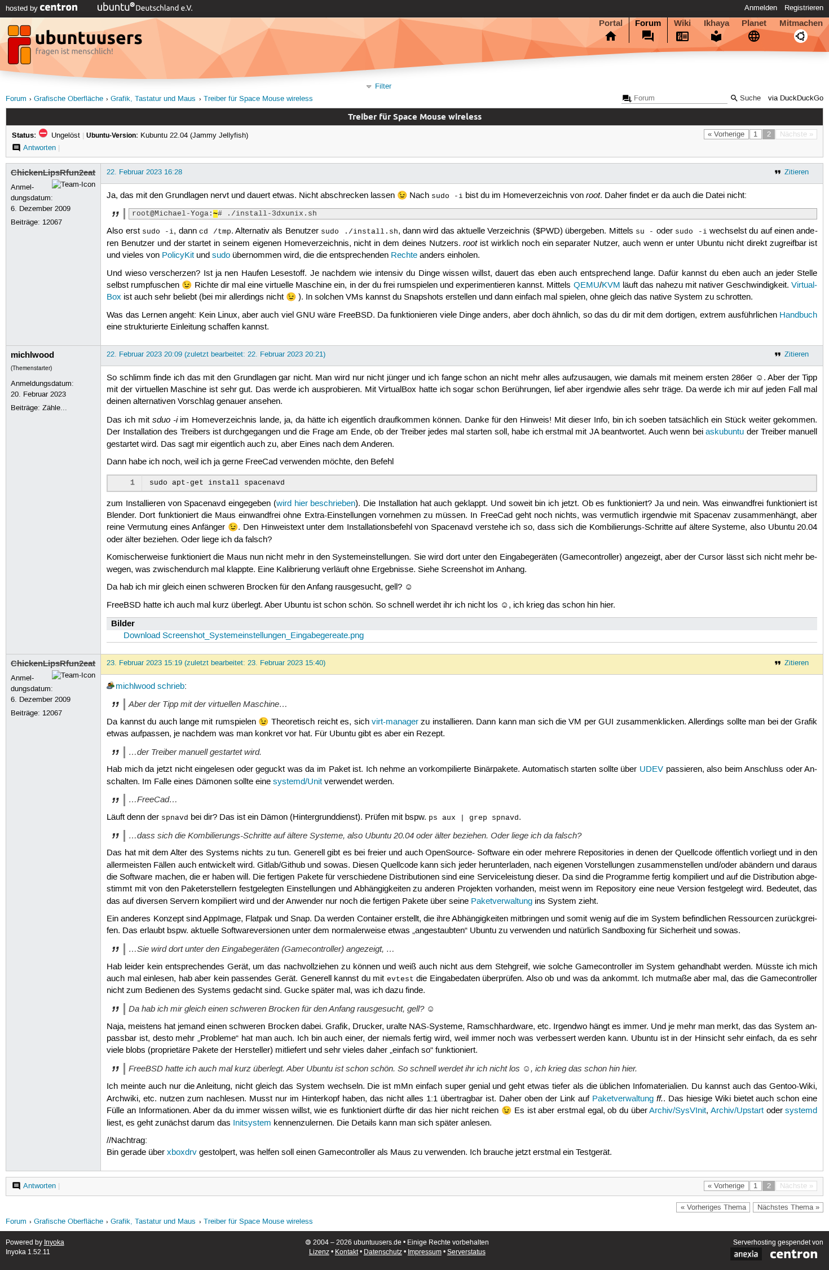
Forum (648, 23)
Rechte (404, 256)
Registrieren (803, 7)
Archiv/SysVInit (677, 1111)
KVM (611, 285)
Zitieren (796, 172)
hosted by (23, 8)
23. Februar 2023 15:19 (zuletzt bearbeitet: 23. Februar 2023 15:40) (216, 662)
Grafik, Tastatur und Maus (153, 99)
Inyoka (54, 1242)
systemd (801, 1111)
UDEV (651, 769)
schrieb (170, 687)
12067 (52, 222)
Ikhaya (716, 23)
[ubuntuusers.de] (76, 48)
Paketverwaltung (501, 902)
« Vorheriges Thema (713, 1207)
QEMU (586, 285)
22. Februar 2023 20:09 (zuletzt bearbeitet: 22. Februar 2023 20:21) (216, 354)
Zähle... (54, 407)
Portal (611, 23)
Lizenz (319, 1252)
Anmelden (760, 7)
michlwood (32, 355)
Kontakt (346, 1252)
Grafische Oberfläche (68, 99)
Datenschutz (383, 1252)
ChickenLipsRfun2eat (53, 172)
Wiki (682, 23)
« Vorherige (726, 134)
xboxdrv (182, 1153)
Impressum (425, 1252)
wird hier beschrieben (316, 504)
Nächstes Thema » (788, 1207)
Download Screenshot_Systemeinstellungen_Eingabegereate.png (244, 636)
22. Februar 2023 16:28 (144, 172)
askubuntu (724, 432)
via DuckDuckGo (795, 98)
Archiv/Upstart (737, 1111)
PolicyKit (178, 256)
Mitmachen (801, 23)
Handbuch (798, 315)
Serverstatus (466, 1252)
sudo (221, 256)
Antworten (39, 147)
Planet (754, 23)
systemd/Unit (297, 782)
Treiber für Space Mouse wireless (258, 99)
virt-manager (395, 722)
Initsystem (252, 1123)
